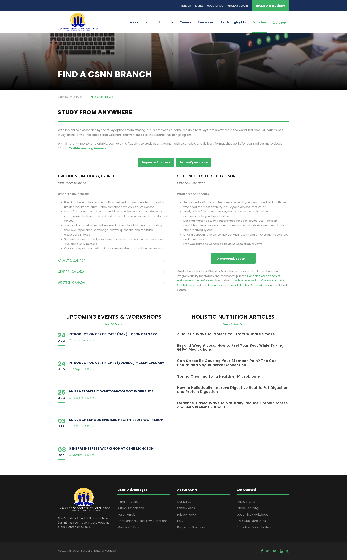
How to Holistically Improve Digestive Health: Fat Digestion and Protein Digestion (232, 389)
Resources (205, 22)
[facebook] (262, 551)
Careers (185, 22)
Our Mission (185, 502)
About (134, 22)
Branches (259, 22)
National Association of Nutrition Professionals (238, 285)
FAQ (180, 521)
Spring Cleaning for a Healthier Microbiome (218, 376)
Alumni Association (130, 508)
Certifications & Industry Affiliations (142, 521)
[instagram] (287, 551)
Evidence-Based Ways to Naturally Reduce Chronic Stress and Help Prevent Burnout (232, 405)
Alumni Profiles (127, 502)
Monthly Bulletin (128, 527)
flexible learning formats (87, 148)
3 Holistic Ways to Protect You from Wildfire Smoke (226, 334)
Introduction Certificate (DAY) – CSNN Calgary (113, 334)
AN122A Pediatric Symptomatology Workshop (111, 391)
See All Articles (233, 324)
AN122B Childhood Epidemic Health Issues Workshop (116, 419)
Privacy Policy (187, 514)
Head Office (215, 5)
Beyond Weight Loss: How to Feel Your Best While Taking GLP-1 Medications (230, 347)
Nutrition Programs (159, 22)
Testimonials (126, 514)
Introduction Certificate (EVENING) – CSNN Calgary (116, 362)
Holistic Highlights (233, 22)
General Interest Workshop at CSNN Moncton (111, 448)
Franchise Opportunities (254, 527)
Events (199, 5)
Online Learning (248, 508)
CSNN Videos (186, 508)
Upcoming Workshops (252, 514)
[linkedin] (267, 551)
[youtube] (281, 551)
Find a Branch (246, 502)
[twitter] (274, 551)
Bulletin (186, 5)
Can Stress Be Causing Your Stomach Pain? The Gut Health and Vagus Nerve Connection (226, 362)
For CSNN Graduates (251, 521)
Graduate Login (237, 5)
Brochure (279, 22)
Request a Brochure (270, 5)
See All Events (114, 324)
